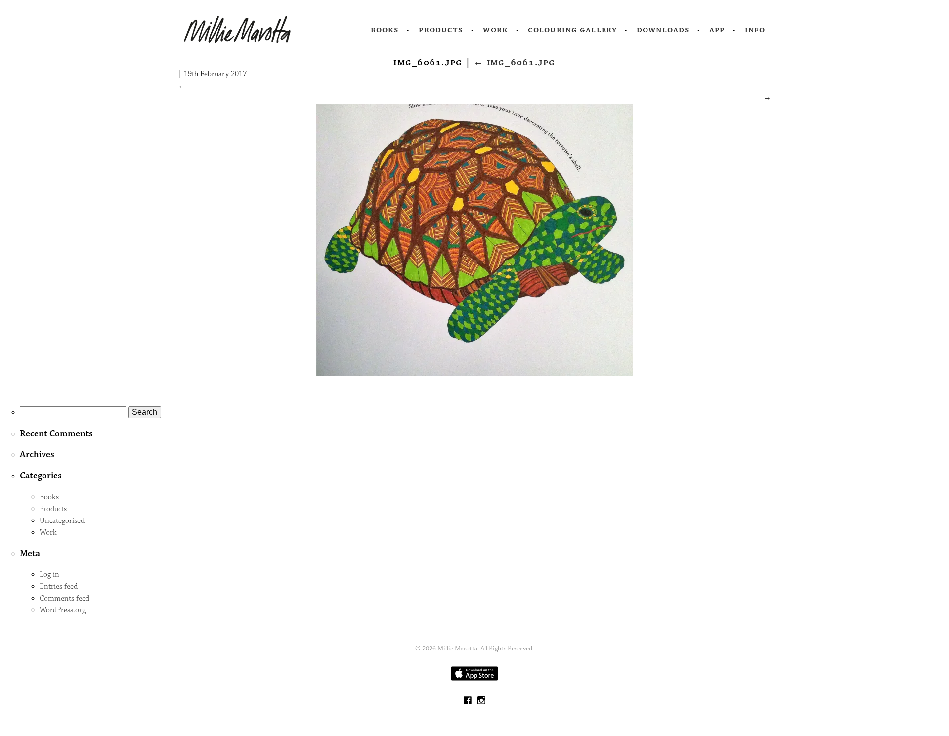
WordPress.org (63, 610)
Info (755, 29)
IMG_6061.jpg (515, 62)
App (717, 29)
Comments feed (64, 598)
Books (385, 29)
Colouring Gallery (572, 29)
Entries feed (59, 586)
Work (495, 29)
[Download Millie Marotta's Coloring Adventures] (474, 678)
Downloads (663, 29)
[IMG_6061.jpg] (474, 374)
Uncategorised (62, 520)
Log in (49, 574)
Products (441, 29)
